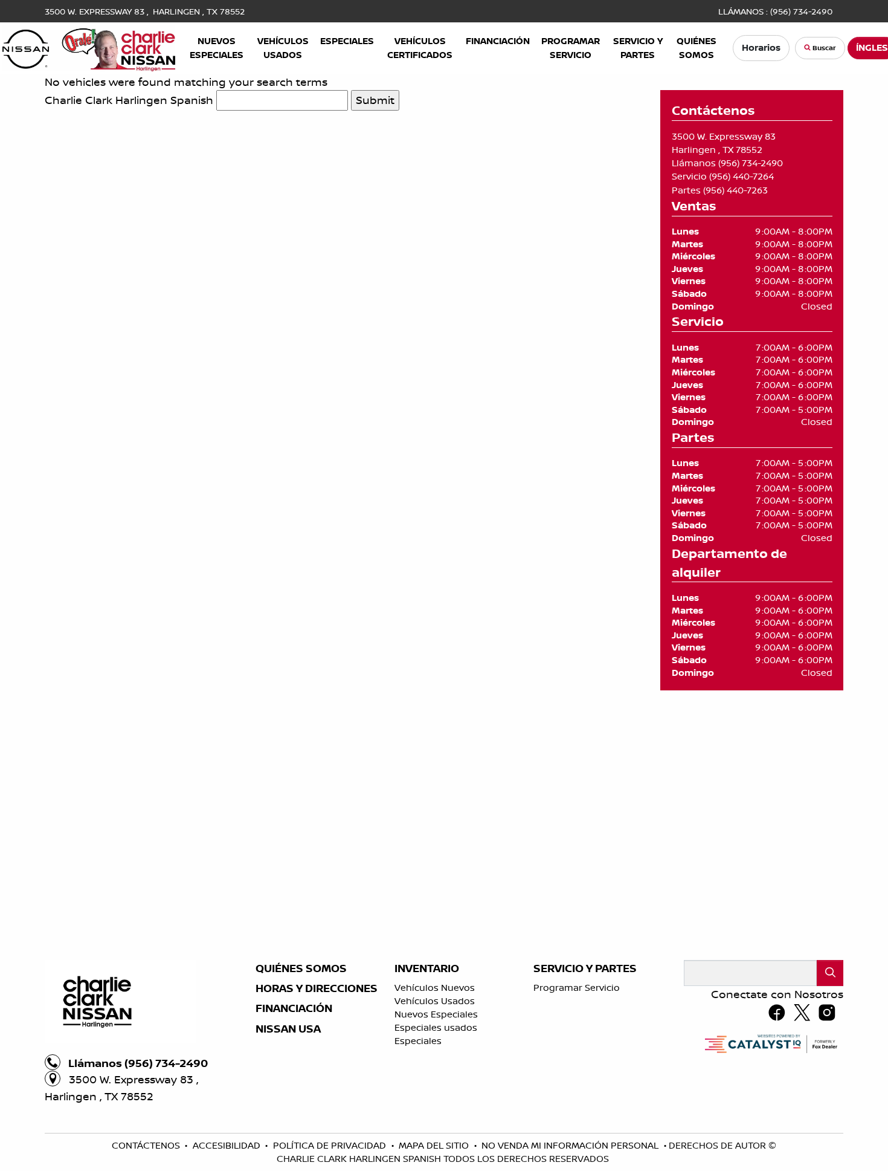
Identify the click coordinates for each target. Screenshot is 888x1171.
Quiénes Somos (301, 968)
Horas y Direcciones (317, 988)
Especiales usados (435, 1027)
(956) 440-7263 (735, 190)
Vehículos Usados (434, 1000)
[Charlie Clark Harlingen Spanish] (89, 46)
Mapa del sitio (435, 1145)
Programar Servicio (576, 987)
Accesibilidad (228, 1145)
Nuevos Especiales (436, 1014)
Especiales (418, 1040)
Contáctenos (147, 1145)
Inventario (426, 968)
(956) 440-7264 (741, 176)
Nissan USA (288, 1029)
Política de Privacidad (330, 1145)
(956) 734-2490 (750, 163)
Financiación (294, 1008)
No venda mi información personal (571, 1145)
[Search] (830, 973)
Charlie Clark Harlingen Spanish (129, 100)
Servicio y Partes (585, 968)
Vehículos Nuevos (434, 987)
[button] (216, 48)
